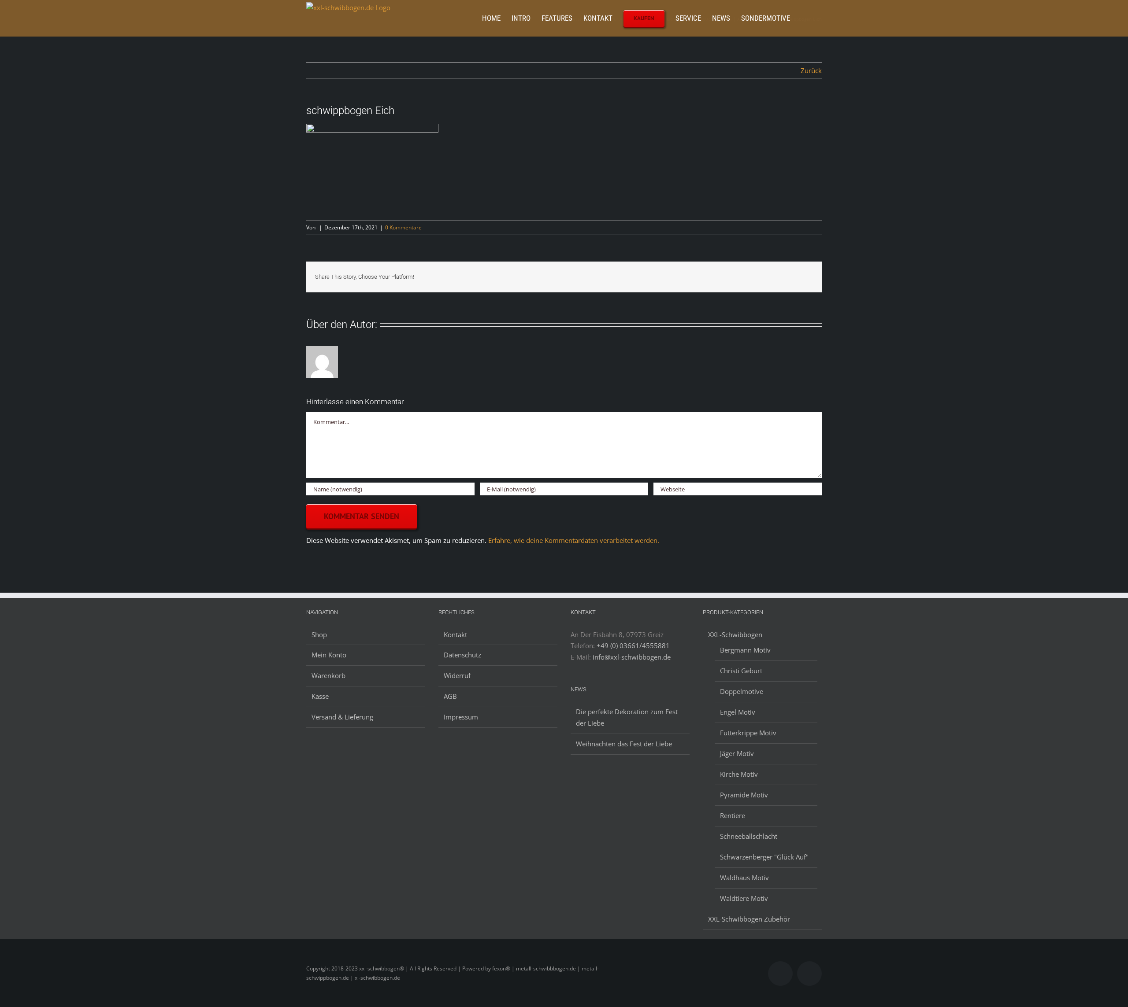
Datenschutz (462, 654)
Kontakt (455, 634)
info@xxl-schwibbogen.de (632, 657)
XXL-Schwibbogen (735, 634)
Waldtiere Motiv (744, 898)
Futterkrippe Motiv (748, 732)
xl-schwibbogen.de (377, 977)
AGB (450, 696)
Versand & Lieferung (342, 716)
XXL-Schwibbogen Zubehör (749, 919)
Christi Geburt (741, 670)
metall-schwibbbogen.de (546, 968)
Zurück (811, 70)
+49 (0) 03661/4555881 (633, 645)
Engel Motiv (737, 712)
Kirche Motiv (739, 774)
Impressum (461, 716)
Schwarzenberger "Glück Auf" (764, 856)
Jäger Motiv (737, 753)
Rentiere (732, 815)
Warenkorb (328, 675)
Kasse (320, 696)
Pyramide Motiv (744, 794)
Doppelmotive (741, 691)
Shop (319, 634)
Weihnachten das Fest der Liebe (624, 743)
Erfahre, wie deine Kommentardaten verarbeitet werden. (573, 540)
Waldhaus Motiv (744, 877)
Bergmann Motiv (745, 650)
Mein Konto (329, 654)
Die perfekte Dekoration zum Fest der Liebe (627, 717)
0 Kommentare (403, 227)
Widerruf (457, 675)
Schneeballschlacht (748, 836)
